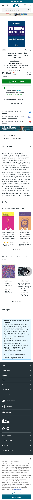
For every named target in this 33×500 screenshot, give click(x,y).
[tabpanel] (16, 34)
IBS (9, 76)
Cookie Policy (17, 489)
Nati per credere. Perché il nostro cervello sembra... (8, 234)
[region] (16, 478)
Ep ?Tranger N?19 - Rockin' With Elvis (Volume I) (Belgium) (25, 285)
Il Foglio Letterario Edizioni (15, 67)
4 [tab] (19, 249)
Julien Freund (14, 61)
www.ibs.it (9, 337)
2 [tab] (15, 249)
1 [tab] (16, 45)
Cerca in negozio (16, 103)
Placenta (8, 283)
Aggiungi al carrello (17, 81)
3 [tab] (17, 249)
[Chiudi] (31, 459)
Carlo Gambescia (10, 65)
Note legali (6, 310)
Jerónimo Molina (13, 63)
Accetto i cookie (16, 497)
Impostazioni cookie (16, 493)
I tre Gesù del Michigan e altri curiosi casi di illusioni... (25, 234)
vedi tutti (25, 65)
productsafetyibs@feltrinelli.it (13, 358)
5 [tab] (19, 301)
